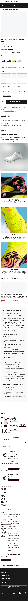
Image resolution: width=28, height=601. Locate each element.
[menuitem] (2, 593)
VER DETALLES (19, 1)
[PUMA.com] (14, 5)
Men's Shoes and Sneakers (10, 9)
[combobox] (14, 442)
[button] (5, 421)
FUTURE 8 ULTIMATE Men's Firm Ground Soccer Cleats (5, 454)
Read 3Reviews (11, 46)
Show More (6, 560)
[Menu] (2, 5)
